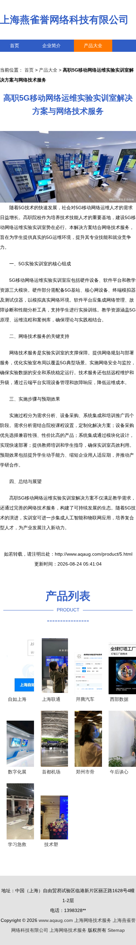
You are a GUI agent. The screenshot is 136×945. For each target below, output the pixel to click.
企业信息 (60, 57)
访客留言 (102, 57)
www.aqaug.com (56, 920)
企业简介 (51, 45)
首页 (14, 45)
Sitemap (116, 930)
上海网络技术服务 (92, 920)
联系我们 (19, 57)
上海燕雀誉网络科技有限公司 (64, 19)
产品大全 (93, 45)
